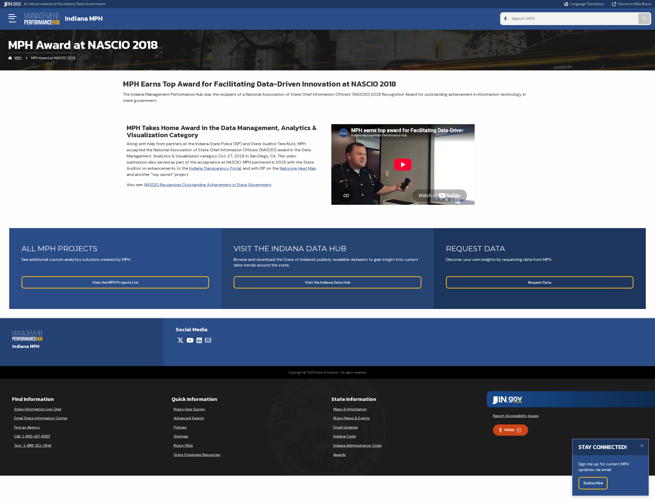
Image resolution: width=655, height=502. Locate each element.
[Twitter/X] (180, 340)
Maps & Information (350, 409)
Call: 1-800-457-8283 (32, 436)
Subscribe (593, 483)
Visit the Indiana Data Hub (327, 282)
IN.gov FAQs (183, 445)
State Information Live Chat (37, 409)
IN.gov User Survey (189, 409)
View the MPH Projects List (115, 282)
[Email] (208, 340)
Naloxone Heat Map (298, 168)
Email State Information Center (41, 418)
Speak (509, 430)
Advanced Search (189, 418)
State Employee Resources (197, 454)
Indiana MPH (84, 18)
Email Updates (345, 427)
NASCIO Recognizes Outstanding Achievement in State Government (207, 184)
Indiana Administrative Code (357, 445)
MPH (18, 58)
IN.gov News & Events (351, 418)
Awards (339, 454)
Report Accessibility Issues (516, 415)
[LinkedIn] (199, 340)
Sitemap (181, 436)
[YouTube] (190, 340)
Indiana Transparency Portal (215, 168)
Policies (180, 427)
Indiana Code (344, 436)
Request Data (539, 282)
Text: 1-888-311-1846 (32, 445)
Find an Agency (27, 427)
